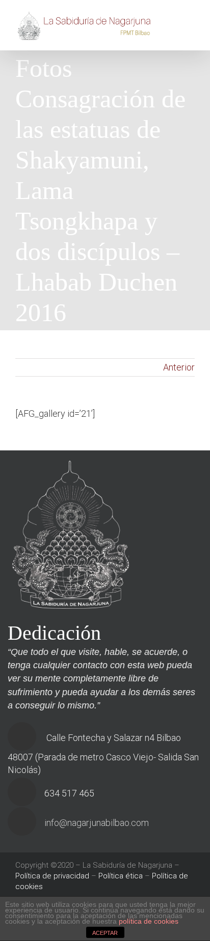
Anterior (179, 367)
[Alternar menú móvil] (191, 21)
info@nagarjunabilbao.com (96, 822)
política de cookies (148, 921)
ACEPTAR (105, 933)
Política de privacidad (52, 875)
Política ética (120, 875)
